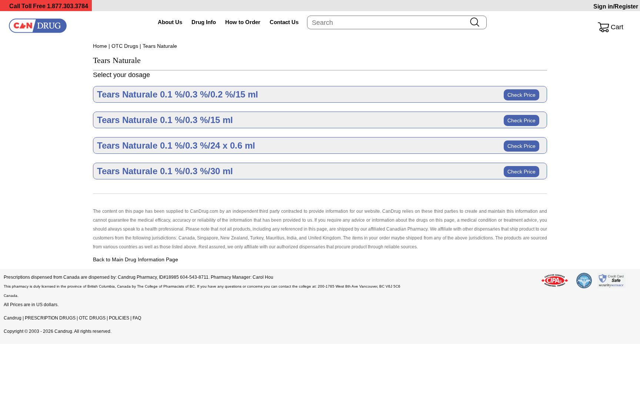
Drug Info (203, 22)
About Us (170, 22)
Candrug (12, 318)
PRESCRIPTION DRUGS (50, 318)
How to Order (242, 22)
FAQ (137, 318)
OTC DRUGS (92, 318)
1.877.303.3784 (67, 6)
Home (100, 46)
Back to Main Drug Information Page (135, 259)
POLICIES (119, 318)
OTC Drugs (124, 46)
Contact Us (284, 22)
